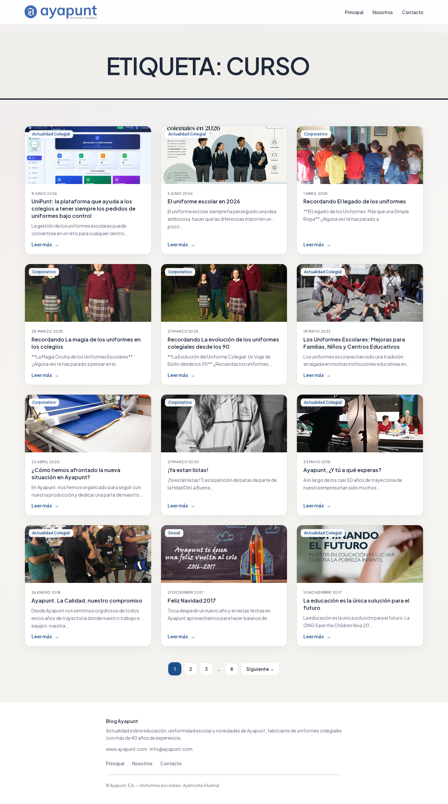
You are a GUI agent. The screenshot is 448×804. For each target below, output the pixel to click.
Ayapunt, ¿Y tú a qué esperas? (342, 469)
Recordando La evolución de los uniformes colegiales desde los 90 (223, 343)
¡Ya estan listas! (188, 469)
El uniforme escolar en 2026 (204, 201)
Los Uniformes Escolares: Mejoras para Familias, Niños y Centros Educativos (354, 343)
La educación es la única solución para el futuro (356, 604)
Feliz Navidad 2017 (192, 600)
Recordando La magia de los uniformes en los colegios (86, 343)
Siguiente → (260, 669)
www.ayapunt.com (126, 749)
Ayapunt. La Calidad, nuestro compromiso (86, 600)
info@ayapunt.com (171, 749)
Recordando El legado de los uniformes (354, 201)
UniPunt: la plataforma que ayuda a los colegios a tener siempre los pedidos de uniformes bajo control (83, 208)
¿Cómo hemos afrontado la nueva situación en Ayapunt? (75, 473)
